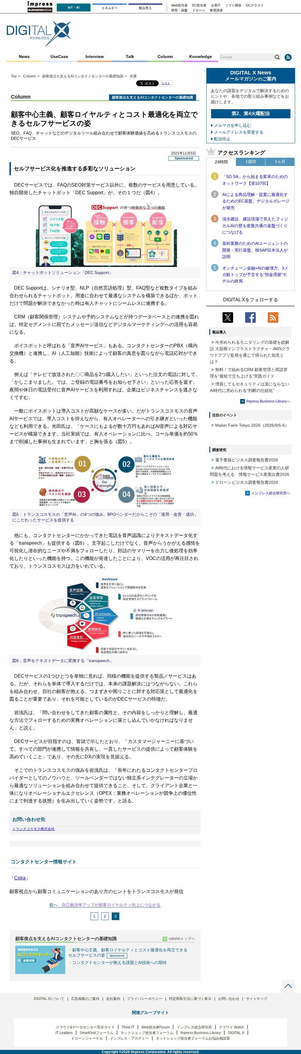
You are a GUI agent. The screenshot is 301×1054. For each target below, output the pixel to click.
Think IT (128, 1027)
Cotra (20, 877)
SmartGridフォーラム (96, 1033)
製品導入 (145, 8)
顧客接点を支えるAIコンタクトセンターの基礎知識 (66, 938)
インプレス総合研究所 (194, 1027)
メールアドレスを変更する (238, 132)
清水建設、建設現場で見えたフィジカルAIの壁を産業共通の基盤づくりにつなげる (255, 226)
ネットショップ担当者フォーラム (147, 1033)
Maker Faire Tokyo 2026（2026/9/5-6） (252, 425)
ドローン (198, 10)
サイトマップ (256, 999)
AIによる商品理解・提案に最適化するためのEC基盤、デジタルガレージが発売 (256, 201)
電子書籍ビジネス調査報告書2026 (246, 460)
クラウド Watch (231, 1027)
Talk (130, 56)
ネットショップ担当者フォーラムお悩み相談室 (193, 1038)
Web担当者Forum (155, 1027)
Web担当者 (179, 5)
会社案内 (113, 999)
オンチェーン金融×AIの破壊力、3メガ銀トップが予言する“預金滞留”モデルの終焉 (255, 275)
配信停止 (222, 139)
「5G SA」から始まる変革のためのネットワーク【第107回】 (255, 179)
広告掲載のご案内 (85, 999)
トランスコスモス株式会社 (33, 829)
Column (165, 56)
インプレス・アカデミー (129, 1038)
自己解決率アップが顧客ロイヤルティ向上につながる (111, 904)
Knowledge (200, 56)
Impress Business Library (200, 1033)
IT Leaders (64, 1033)
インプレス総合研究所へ (270, 493)
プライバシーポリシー (144, 999)
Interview (95, 56)
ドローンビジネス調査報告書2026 (246, 482)
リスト (165, 83)
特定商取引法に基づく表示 (190, 999)
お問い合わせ (228, 999)
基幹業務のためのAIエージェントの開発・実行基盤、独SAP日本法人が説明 (255, 250)
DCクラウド (255, 5)
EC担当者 (199, 5)
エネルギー (109, 8)
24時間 (221, 161)
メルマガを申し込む (232, 125)
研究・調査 (179, 10)
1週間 (250, 161)
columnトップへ (182, 939)
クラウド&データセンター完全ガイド (85, 1027)
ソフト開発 (233, 5)
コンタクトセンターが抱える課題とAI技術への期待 (119, 962)
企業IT (215, 5)
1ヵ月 (280, 161)
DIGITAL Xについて (49, 999)
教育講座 (216, 10)
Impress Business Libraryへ (268, 401)
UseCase (59, 56)
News (24, 56)
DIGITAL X (236, 1033)
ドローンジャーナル (87, 1038)
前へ (53, 904)
